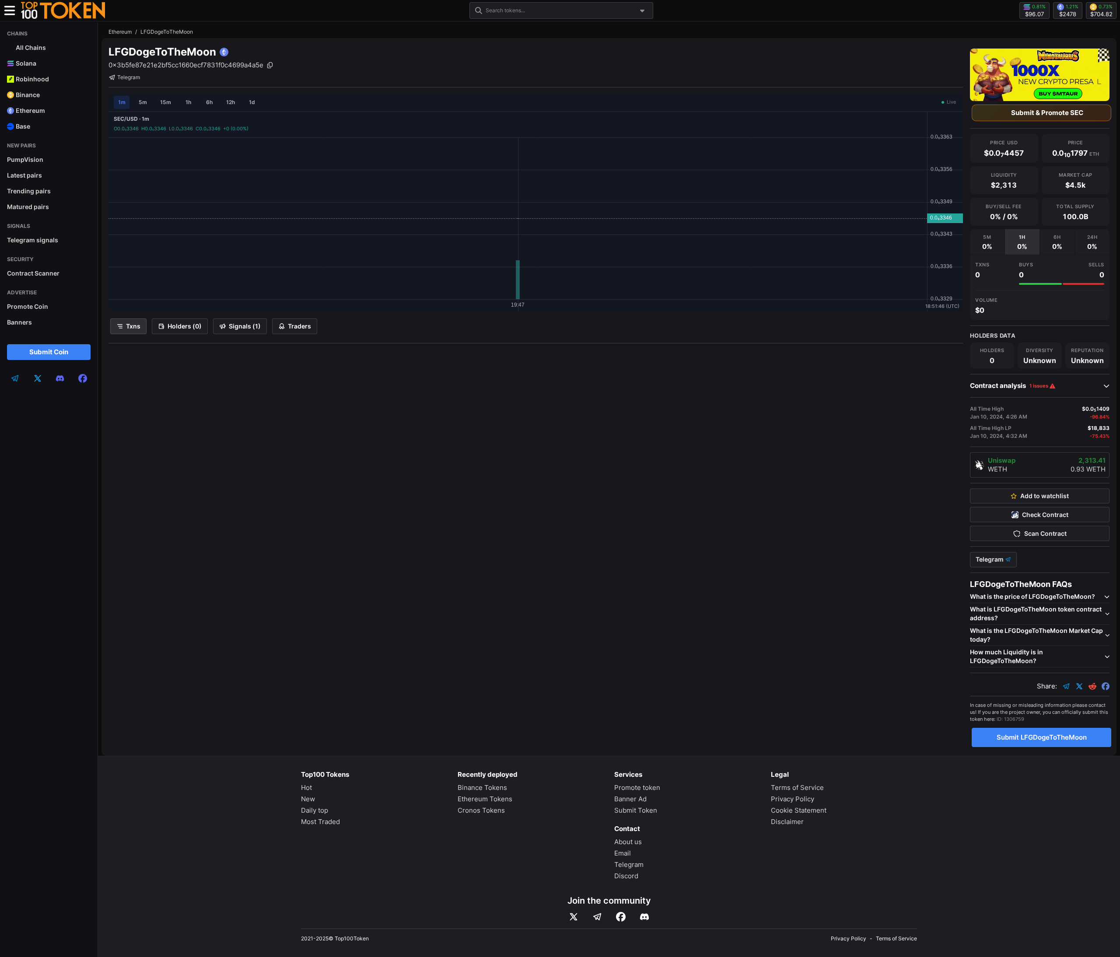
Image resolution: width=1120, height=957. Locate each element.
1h (188, 102)
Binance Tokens (482, 787)
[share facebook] (1106, 686)
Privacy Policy (792, 799)
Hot (306, 787)
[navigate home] (63, 10)
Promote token (637, 787)
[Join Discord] (644, 916)
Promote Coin (27, 306)
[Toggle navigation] (10, 10)
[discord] (60, 378)
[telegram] (15, 378)
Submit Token (635, 810)
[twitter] (38, 378)
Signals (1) (245, 326)
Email (622, 853)
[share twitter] (1079, 686)
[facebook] (83, 378)
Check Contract (1045, 514)
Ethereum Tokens (485, 799)
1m (122, 102)
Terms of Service (797, 787)
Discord (626, 876)
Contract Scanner (33, 273)
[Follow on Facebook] (620, 916)
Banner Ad (630, 799)
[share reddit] (1092, 686)
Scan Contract (1045, 533)
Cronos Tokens (481, 810)
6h (209, 102)
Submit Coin (48, 352)
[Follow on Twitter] (573, 916)
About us (628, 842)
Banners (19, 322)
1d (252, 102)
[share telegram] (1066, 686)
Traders (299, 326)
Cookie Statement (798, 810)
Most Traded (320, 821)
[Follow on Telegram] (597, 916)
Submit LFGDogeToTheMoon (1042, 737)
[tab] (987, 242)
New (308, 799)
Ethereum (120, 31)
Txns (133, 326)
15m (165, 102)
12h (230, 102)
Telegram (128, 77)
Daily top (314, 810)
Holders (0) (185, 326)
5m (143, 102)
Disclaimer (787, 821)
